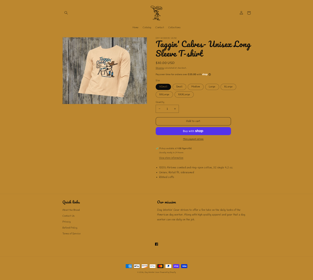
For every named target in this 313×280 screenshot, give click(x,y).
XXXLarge (184, 94)
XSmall (163, 86)
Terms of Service (71, 233)
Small (179, 86)
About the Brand (71, 210)
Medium (195, 86)
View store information (171, 158)
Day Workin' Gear (152, 272)
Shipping (160, 68)
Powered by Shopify (168, 272)
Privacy (66, 221)
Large (212, 86)
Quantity (160, 102)
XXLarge (164, 94)
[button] (66, 13)
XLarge (228, 86)
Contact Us (68, 216)
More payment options (193, 139)
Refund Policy (69, 227)
